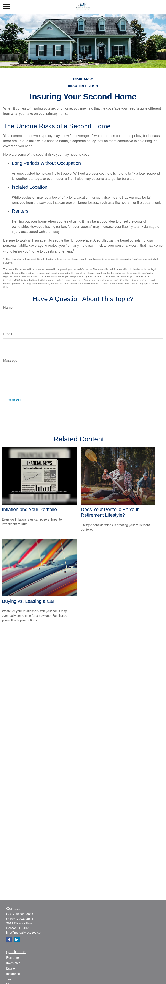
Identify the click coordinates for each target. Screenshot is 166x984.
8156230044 (24, 914)
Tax (8, 979)
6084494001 (24, 919)
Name (8, 307)
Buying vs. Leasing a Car (28, 601)
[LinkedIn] (17, 939)
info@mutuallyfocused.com (24, 932)
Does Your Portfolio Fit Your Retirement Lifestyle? (110, 512)
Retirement (13, 957)
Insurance (13, 973)
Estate (10, 968)
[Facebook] (9, 939)
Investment (13, 963)
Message (10, 360)
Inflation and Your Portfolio (29, 509)
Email (7, 333)
